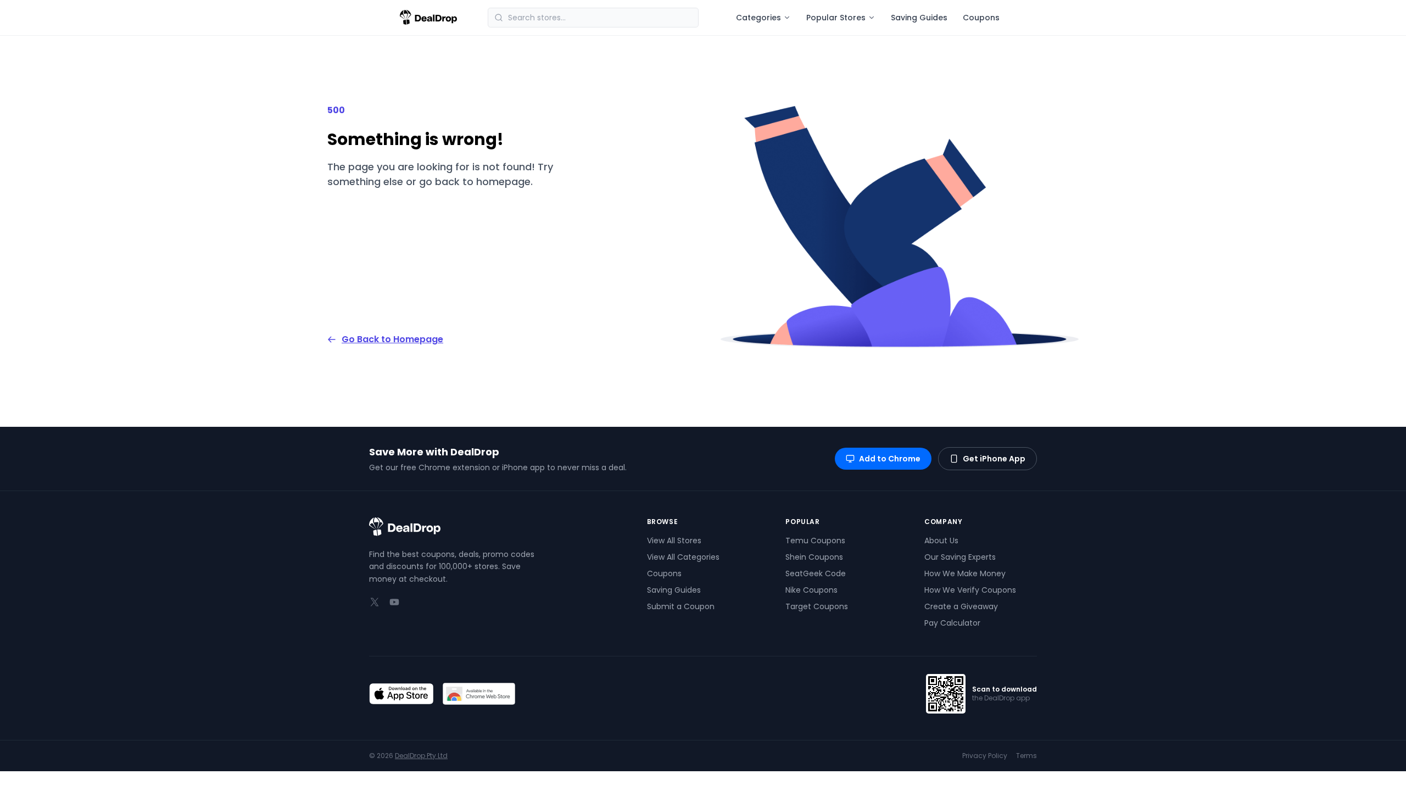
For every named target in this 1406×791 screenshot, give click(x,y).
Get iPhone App (994, 458)
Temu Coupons (815, 540)
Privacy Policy (984, 755)
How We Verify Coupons (970, 589)
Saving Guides (919, 17)
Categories (758, 17)
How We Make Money (965, 573)
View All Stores (674, 540)
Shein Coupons (814, 557)
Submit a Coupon (681, 606)
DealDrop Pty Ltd (421, 755)
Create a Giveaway (961, 606)
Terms (1026, 755)
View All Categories (683, 557)
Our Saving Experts (960, 557)
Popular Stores (836, 17)
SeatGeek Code (815, 573)
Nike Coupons (811, 589)
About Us (941, 540)
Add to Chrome (889, 458)
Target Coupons (816, 606)
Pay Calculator (952, 622)
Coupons (981, 17)
